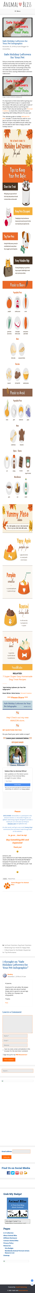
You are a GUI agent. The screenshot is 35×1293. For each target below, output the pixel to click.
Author (5, 878)
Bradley (10, 974)
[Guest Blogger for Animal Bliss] (7, 889)
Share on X (27, 706)
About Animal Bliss (10, 1235)
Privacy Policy (8, 1243)
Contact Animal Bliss (10, 1241)
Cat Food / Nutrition (11, 945)
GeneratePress (23, 1290)
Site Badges (9, 1248)
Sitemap (6, 1255)
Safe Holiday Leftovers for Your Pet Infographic (17, 704)
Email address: (7, 1151)
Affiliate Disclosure (10, 1238)
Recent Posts (11, 878)
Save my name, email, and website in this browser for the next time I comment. (17, 1050)
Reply (6, 1002)
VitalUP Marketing (21, 1287)
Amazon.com (12, 824)
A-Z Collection (8, 1233)
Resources (7, 1246)
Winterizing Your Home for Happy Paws (17, 948)
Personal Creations (26, 693)
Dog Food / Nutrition (24, 945)
